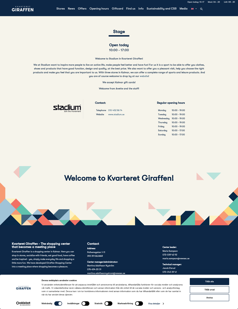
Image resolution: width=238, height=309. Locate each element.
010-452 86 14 (115, 110)
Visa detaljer (154, 303)
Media (183, 9)
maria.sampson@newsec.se (176, 258)
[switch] (85, 303)
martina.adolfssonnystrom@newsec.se (106, 273)
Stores (60, 9)
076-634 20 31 (94, 269)
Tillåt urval (210, 289)
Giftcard (117, 9)
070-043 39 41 (170, 272)
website (144, 76)
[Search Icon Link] (201, 9)
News (71, 9)
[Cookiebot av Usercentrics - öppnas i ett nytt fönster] (23, 304)
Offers (82, 9)
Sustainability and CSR (162, 9)
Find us (130, 9)
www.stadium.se (116, 114)
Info (141, 9)
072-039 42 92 (170, 255)
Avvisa (209, 297)
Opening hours (99, 9)
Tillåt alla (209, 281)
